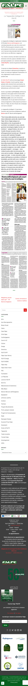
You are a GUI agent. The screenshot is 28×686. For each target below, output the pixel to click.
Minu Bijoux (4, 389)
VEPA (2, 443)
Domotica (4, 349)
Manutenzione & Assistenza (8, 386)
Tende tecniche (5, 434)
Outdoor (3, 401)
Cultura (3, 343)
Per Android (10, 613)
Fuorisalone (4, 373)
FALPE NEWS (5, 361)
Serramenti (4, 425)
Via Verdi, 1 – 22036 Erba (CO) (14, 553)
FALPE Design (5, 358)
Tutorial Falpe (5, 437)
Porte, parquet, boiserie (7, 410)
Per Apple (18, 613)
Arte (2, 319)
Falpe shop (4, 364)
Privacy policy (14, 682)
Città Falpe (4, 334)
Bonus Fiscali (4, 325)
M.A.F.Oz (3, 383)
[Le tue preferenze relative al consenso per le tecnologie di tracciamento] (2, 683)
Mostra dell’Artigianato (13, 43)
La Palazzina (4, 376)
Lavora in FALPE (5, 379)
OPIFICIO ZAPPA (6, 398)
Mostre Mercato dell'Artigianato (10, 392)
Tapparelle (4, 431)
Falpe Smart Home (6, 367)
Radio (2, 416)
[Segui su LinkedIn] (16, 1)
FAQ (2, 370)
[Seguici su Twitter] (13, 1)
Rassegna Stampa (6, 419)
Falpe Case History (6, 355)
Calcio (3, 328)
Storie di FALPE (5, 428)
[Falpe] (12, 6)
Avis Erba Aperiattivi (6, 322)
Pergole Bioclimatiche (7, 407)
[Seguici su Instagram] (11, 1)
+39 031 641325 (15, 525)
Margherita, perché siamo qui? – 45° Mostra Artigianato (6, 300)
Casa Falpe (4, 331)
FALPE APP (4, 352)
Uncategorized (5, 440)
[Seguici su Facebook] (10, 1)
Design (3, 346)
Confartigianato (5, 337)
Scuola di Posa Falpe (7, 422)
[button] (26, 6)
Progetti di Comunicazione (8, 413)
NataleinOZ (4, 395)
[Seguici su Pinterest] (14, 1)
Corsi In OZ (4, 340)
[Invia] (25, 310)
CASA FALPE (5, 80)
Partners (3, 404)
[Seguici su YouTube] (17, 1)
